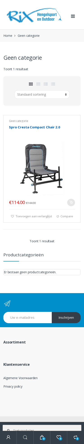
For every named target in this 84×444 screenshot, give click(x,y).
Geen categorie (18, 121)
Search (25, 437)
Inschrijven (66, 317)
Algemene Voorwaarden (20, 378)
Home (7, 35)
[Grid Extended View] (38, 84)
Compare (66, 216)
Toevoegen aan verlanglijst (33, 216)
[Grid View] (31, 84)
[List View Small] (46, 84)
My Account (8, 437)
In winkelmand (71, 202)
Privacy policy (12, 386)
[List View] (53, 84)
